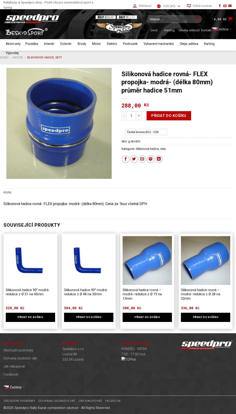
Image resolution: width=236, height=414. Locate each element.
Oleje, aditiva (189, 44)
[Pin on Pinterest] (150, 159)
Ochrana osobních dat (20, 358)
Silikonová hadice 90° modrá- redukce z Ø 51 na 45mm (28, 292)
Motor (96, 44)
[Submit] (198, 19)
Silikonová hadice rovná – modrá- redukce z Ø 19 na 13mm (142, 294)
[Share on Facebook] (126, 159)
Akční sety (13, 44)
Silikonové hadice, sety (151, 149)
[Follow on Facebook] (219, 6)
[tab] (7, 192)
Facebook (10, 374)
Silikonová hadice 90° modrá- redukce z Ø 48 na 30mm (86, 292)
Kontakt (206, 30)
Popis (7, 192)
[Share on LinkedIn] (159, 159)
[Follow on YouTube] (230, 6)
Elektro (112, 44)
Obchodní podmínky (18, 350)
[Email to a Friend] (142, 159)
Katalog (169, 30)
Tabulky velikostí (189, 30)
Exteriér (66, 44)
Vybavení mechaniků (159, 44)
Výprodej (12, 53)
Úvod (153, 30)
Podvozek (130, 44)
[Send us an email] (225, 6)
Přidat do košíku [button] (30, 317)
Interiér (49, 44)
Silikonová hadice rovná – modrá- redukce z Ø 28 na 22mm (200, 294)
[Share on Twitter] (134, 159)
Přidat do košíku (168, 115)
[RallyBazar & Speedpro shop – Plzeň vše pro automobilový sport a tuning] (47, 18)
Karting (209, 44)
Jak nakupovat (14, 366)
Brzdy (82, 44)
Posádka (31, 44)
